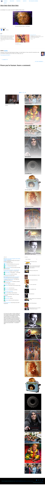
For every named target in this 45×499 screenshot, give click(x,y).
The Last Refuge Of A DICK (18, 42)
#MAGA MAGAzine (31, 293)
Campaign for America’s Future (9, 279)
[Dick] (7, 38)
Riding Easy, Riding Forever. (33, 270)
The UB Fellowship (8, 267)
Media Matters (7, 298)
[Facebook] (21, 92)
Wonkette (6, 285)
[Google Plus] (23, 92)
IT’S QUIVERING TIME (32, 289)
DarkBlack (6, 300)
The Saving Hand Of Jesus (33, 279)
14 (6, 105)
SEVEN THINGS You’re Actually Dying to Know (35, 299)
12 (15, 104)
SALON (5, 262)
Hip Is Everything (8, 274)
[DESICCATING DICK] (37, 37)
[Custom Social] (25, 92)
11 (14, 104)
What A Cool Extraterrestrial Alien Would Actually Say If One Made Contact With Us (34, 266)
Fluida (38, 482)
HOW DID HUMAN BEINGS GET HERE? (34, 275)
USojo (6, 264)
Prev (6, 99)
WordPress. (41, 482)
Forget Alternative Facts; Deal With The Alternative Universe (34, 308)
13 (5, 105)
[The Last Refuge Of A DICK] (22, 38)
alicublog (6, 296)
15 (7, 105)
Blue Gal (6, 265)
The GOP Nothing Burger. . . (33, 303)
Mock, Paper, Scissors (8, 281)
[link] (9, 3)
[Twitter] (20, 92)
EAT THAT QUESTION (32, 284)
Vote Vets (6, 289)
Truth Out (5, 294)
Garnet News (11, 291)
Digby (6, 292)
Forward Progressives (7, 302)
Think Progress (7, 272)
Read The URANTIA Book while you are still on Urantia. (24, 481)
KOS (4, 275)
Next (17, 99)
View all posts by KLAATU (5, 55)
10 (13, 104)
